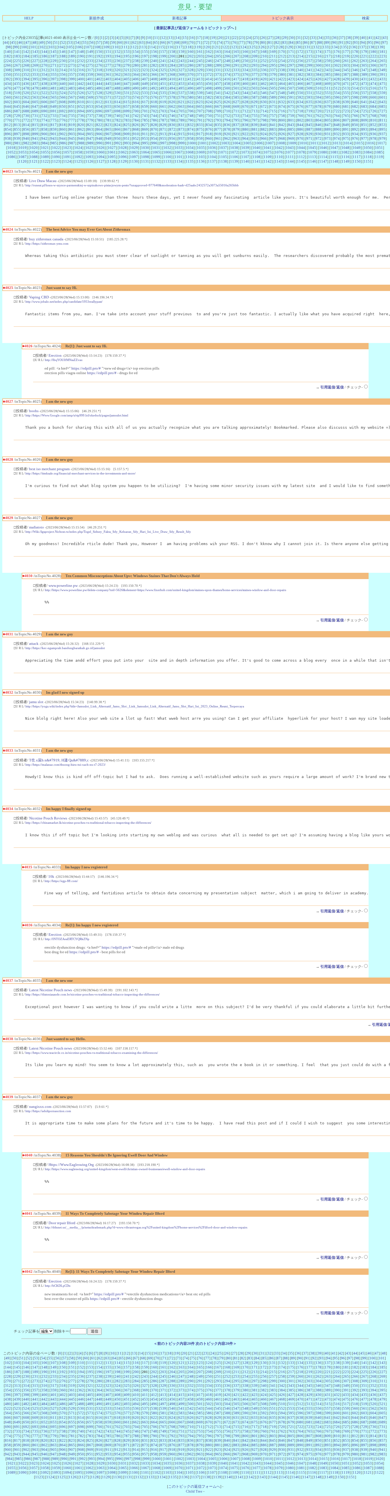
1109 (268, 157)
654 (99, 106)
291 (236, 65)
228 (44, 61)
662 (172, 106)
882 (264, 129)
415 (218, 79)
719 (309, 111)
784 (136, 120)
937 (382, 134)
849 (346, 125)
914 (172, 134)
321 (127, 70)
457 (218, 83)
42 (377, 37)
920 (227, 134)
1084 (368, 152)
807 (346, 120)
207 (236, 56)
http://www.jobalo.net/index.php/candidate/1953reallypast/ (63, 301)
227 (35, 61)
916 (191, 134)
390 (373, 74)
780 (99, 120)
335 (255, 70)
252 (264, 61)
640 (355, 102)
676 (300, 106)
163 (218, 51)
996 (154, 143)
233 (90, 61)
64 (149, 42)
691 (54, 111)
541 (218, 93)
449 (145, 83)
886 (300, 129)
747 (181, 115)
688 (26, 111)
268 (26, 65)
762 (318, 115)
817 (54, 125)
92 (349, 42)
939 (17, 138)
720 (318, 111)
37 (342, 37)
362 (117, 74)
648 (44, 106)
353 (35, 74)
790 (191, 120)
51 (56, 42)
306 (373, 65)
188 (63, 56)
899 (35, 134)
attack (34, 643)
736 (81, 115)
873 (181, 129)
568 (81, 97)
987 (72, 143)
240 (154, 61)
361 (108, 74)
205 (218, 56)
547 (273, 93)
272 (63, 65)
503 (255, 88)
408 (154, 79)
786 (154, 120)
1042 (279, 147)
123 (234, 47)
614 (117, 102)
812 (8, 125)
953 (145, 138)
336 (264, 70)
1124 (67, 161)
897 (17, 134)
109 (106, 47)
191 (90, 56)
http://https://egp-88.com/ (61, 881)
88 (320, 42)
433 (382, 79)
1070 (212, 152)
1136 (201, 161)
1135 (190, 161)
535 (163, 93)
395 (35, 79)
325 (163, 70)
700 (136, 111)
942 (44, 138)
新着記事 (179, 18)
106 (79, 47)
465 (291, 83)
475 (382, 83)
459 (236, 83)
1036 (212, 147)
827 (145, 125)
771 (17, 120)
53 (70, 42)
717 (291, 111)
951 (127, 138)
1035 (201, 147)
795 (236, 120)
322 (136, 70)
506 (282, 88)
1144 (290, 161)
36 (335, 37)
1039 (245, 147)
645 (17, 106)
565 (54, 97)
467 (309, 83)
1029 (134, 147)
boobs (34, 411)
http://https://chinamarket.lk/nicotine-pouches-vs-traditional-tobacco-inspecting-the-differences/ (88, 822)
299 (309, 65)
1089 (45, 157)
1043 (290, 147)
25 (256, 37)
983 (36, 143)
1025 (89, 147)
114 (152, 47)
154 (136, 51)
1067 (178, 152)
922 (245, 134)
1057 (67, 152)
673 (273, 106)
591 (291, 97)
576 (154, 97)
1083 (357, 152)
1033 (178, 147)
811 (382, 120)
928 (300, 134)
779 (90, 120)
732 (44, 115)
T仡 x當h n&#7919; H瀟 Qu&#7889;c (59, 760)
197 (145, 56)
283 (163, 65)
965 (255, 138)
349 (382, 70)
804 (318, 120)
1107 (245, 157)
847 (328, 125)
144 (44, 51)
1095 (112, 157)
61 (127, 42)
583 (218, 97)
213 (291, 56)
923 (255, 134)
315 (72, 70)
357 (72, 74)
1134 (178, 161)
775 (54, 120)
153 (127, 51)
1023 (67, 147)
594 (318, 97)
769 (382, 115)
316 (81, 70)
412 (191, 79)
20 (220, 37)
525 (72, 93)
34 (320, 37)
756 (264, 115)
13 (170, 37)
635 (309, 102)
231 (72, 61)
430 (355, 79)
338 (282, 70)
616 (136, 102)
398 (63, 79)
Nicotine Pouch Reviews (48, 818)
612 (99, 102)
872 (172, 129)
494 (172, 88)
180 (373, 51)
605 (35, 102)
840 (264, 125)
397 (54, 79)
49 (42, 42)
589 (273, 97)
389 (364, 74)
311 (35, 70)
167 (255, 51)
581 (200, 97)
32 (306, 37)
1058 (78, 152)
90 (334, 42)
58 (106, 42)
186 (44, 56)
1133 (167, 161)
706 (191, 111)
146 (63, 51)
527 (90, 93)
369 (181, 74)
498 (209, 88)
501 (236, 88)
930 (318, 134)
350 (8, 74)
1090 (56, 157)
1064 (145, 152)
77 (242, 42)
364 (136, 74)
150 (99, 51)
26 (263, 37)
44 (6, 42)
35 (327, 37)
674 (282, 106)
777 (72, 120)
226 (26, 61)
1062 (123, 152)
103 (52, 47)
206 (227, 56)
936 (373, 134)
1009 (292, 143)
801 (291, 120)
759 (291, 115)
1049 (357, 147)
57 (99, 42)
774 (44, 120)
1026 (100, 147)
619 (163, 102)
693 (72, 111)
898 (26, 134)
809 (364, 120)
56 (92, 42)
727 (382, 111)
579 (181, 97)
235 (108, 61)
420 (264, 79)
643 (382, 102)
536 (172, 93)
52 (63, 42)
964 (245, 138)
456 (209, 83)
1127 (100, 161)
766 (355, 115)
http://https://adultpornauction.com (48, 1111)
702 (154, 111)
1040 (256, 147)
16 (192, 37)
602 (8, 102)
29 (285, 37)
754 (245, 115)
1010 (303, 143)
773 (35, 120)
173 (309, 51)
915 (181, 134)
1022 (56, 147)
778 (81, 120)
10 (149, 37)
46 (20, 42)
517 (382, 88)
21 (228, 37)
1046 (323, 147)
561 (17, 97)
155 (145, 51)
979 (382, 138)
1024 (78, 147)
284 (172, 65)
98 (9, 47)
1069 (201, 152)
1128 (112, 161)
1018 (11, 147)
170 (282, 51)
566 (63, 97)
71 (199, 42)
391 (382, 74)
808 (355, 120)
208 (245, 56)
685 (382, 106)
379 (273, 74)
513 (346, 88)
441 (72, 83)
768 (373, 115)
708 (209, 111)
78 (249, 42)
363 (127, 74)
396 (44, 79)
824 (117, 125)
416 (227, 79)
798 (264, 120)
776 (63, 120)
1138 (223, 161)
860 (63, 129)
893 (364, 129)
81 (270, 42)
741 (127, 115)
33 (313, 37)
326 (172, 70)
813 (17, 125)
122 (225, 47)
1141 (256, 161)
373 (218, 74)
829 (163, 125)
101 (33, 47)
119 (198, 47)
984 (45, 143)
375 (236, 74)
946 (81, 138)
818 (63, 125)
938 (8, 138)
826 (136, 125)
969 (291, 138)
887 (309, 129)
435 (17, 83)
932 (337, 134)
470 (337, 83)
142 (26, 51)
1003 (225, 143)
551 (309, 93)
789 (181, 120)
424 (300, 79)
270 (44, 65)
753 (236, 115)
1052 (11, 152)
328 (191, 70)
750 (209, 115)
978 (373, 138)
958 (191, 138)
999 (182, 143)
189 (72, 56)
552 (318, 93)
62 (134, 42)
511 (328, 88)
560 (8, 97)
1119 (379, 157)
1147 (323, 161)
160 (191, 51)
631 (273, 102)
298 (300, 65)
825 (127, 125)
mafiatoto (36, 527)
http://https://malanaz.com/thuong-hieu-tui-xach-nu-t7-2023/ (65, 764)
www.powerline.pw (63, 585)
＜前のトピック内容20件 (174, 1343)
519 (17, 93)
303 (346, 65)
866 (117, 129)
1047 (334, 147)
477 (17, 88)
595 (328, 97)
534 (154, 93)
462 (264, 83)
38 (349, 37)
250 (245, 61)
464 (282, 83)
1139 (234, 161)
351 (17, 74)
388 (355, 74)
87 (313, 42)
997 (163, 143)
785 (145, 120)
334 (245, 70)
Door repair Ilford (62, 1223)
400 (81, 79)
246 (209, 61)
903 (72, 134)
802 (300, 120)
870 (154, 129)
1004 (236, 143)
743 (145, 115)
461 (255, 83)
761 (309, 115)
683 (364, 106)
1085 (379, 152)
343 (328, 70)
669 (236, 106)
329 (200, 70)
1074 (256, 152)
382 (300, 74)
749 (200, 115)
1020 (34, 147)
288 (209, 65)
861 (72, 129)
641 (364, 102)
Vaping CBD (39, 297)
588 (264, 97)
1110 (279, 157)
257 (309, 61)
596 (337, 97)
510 (318, 88)
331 (218, 70)
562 (26, 97)
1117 (357, 157)
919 (218, 134)
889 (328, 129)
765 (346, 115)
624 (209, 102)
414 (209, 79)
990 (99, 143)
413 (200, 79)
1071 (223, 152)
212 (282, 56)
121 (216, 47)
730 (26, 115)
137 (362, 47)
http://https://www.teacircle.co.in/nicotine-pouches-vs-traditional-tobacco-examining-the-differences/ (91, 1052)
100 (24, 47)
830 (172, 125)
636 (318, 102)
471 (346, 83)
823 (108, 125)
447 (127, 83)
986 (63, 143)
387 (346, 74)
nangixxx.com (40, 1106)
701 (145, 111)
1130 (134, 161)
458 (227, 83)
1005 (248, 143)
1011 (314, 143)
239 (145, 61)
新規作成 (96, 18)
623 (200, 102)
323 (145, 70)
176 (337, 51)
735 (72, 115)
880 (245, 129)
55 (85, 42)
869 (145, 129)
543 (236, 93)
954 (154, 138)
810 (373, 120)
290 (227, 65)
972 (318, 138)
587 (255, 97)
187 (54, 56)
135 (344, 47)
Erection (55, 355)
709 (218, 111)
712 (245, 111)
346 (355, 70)
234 (99, 61)
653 (90, 106)
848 (337, 125)
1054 (34, 152)
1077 (290, 152)
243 (181, 61)
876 (209, 129)
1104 (212, 157)
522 (44, 93)
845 (309, 125)
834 (209, 125)
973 (328, 138)
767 (364, 115)
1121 (34, 161)
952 (136, 138)
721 (328, 111)
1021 (45, 147)
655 (108, 106)
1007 (270, 143)
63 (142, 42)
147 (72, 51)
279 (127, 65)
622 (191, 102)
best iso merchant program (49, 469)
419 (255, 79)
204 (209, 56)
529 (108, 93)
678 (318, 106)
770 (8, 120)
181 (382, 51)
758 (282, 115)
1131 (145, 161)
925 (273, 134)
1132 (156, 161)
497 (200, 88)
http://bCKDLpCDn (58, 1285)
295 (273, 65)
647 (35, 106)
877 (218, 129)
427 (328, 79)
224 (8, 61)
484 (81, 88)
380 (282, 74)
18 (206, 37)
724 (355, 111)
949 (108, 138)
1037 (223, 147)
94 (363, 42)
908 (117, 134)
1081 (334, 152)
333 (236, 70)
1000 (192, 143)
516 (373, 88)
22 (235, 37)
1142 (268, 161)
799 (273, 120)
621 (181, 102)
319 (108, 70)
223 (382, 56)
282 (154, 65)
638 (337, 102)
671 (255, 106)
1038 (234, 147)
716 (282, 111)
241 (163, 61)
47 (27, 42)
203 (200, 56)
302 (337, 65)
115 (161, 47)
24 (249, 37)
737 (90, 115)
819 (72, 125)
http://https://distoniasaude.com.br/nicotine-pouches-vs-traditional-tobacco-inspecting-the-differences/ (92, 994)
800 (282, 120)
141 (17, 51)
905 (90, 134)
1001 (203, 143)
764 (337, 115)
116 (170, 47)
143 (35, 51)
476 (8, 88)
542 (227, 93)
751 (218, 115)
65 (156, 42)
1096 (123, 157)
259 (328, 61)
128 (280, 47)
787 (163, 120)
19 (213, 37)
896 (8, 134)
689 (35, 111)
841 (273, 125)
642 (373, 102)
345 (346, 70)
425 (309, 79)
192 (99, 56)
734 (63, 115)
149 (90, 51)
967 (273, 138)
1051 (379, 147)
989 (90, 143)
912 (154, 134)
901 (54, 134)
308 (8, 70)
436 (26, 83)
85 (299, 42)
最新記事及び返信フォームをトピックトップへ (195, 28)
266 (8, 65)
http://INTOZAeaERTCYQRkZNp (67, 939)
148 (81, 51)
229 (54, 61)
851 (364, 125)
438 (44, 83)
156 (154, 51)
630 (264, 102)
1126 (89, 161)
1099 (156, 157)
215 (309, 56)
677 (309, 106)
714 (264, 111)
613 (108, 102)
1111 (290, 157)
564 (44, 97)
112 (134, 47)
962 (227, 138)
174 (318, 51)
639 (346, 102)
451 (163, 83)
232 (81, 61)
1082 (345, 152)
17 (199, 37)
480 (44, 88)
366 (154, 74)
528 (99, 93)
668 (227, 106)
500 (227, 88)
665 (200, 106)
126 (262, 47)
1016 (370, 143)
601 (382, 97)
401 (90, 79)
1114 (323, 157)
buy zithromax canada (46, 239)
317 (90, 70)
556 (355, 93)
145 (54, 51)
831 (181, 125)
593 (309, 97)
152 (117, 51)
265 (382, 61)
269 (35, 65)
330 (209, 70)
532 (136, 93)
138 (371, 47)
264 (373, 61)
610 (81, 102)
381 (291, 74)
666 (209, 106)
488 (117, 88)
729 (17, 115)
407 (145, 79)
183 (17, 56)
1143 (279, 161)
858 (44, 129)
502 (245, 88)
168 (264, 51)
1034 (190, 147)
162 (209, 51)
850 (355, 125)
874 (191, 129)
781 (108, 120)
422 (282, 79)
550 (300, 93)
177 (346, 51)
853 (382, 125)
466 (300, 83)
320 (117, 70)
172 (300, 51)
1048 (345, 147)
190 (81, 56)
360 (99, 74)
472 (355, 83)
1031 (156, 147)
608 (63, 102)
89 (327, 42)
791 (200, 120)
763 (328, 115)
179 (364, 51)
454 (191, 83)
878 (227, 129)
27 (270, 37)
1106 (234, 157)
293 (255, 65)
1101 (178, 157)
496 (191, 88)
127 (271, 47)
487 (108, 88)
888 (318, 129)
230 (63, 61)
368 (172, 74)
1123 (56, 161)
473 (364, 83)
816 (44, 125)
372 (209, 74)
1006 (259, 143)
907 (108, 134)
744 (154, 115)
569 (90, 97)
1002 (214, 143)
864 (99, 129)
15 (185, 37)
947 (90, 138)
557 (364, 93)
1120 (23, 161)
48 (35, 42)
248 (227, 61)
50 (49, 42)
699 (127, 111)
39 (356, 37)
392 (8, 79)
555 (346, 93)
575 (145, 97)
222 (373, 56)
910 (136, 134)
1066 (167, 152)
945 (72, 138)
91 (341, 42)
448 (136, 83)
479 (35, 88)
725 (364, 111)
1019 (23, 147)
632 (282, 102)
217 (328, 56)
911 (145, 134)
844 (300, 125)
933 (346, 134)
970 (300, 138)
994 (136, 143)
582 (209, 97)
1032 (167, 147)
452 (172, 83)
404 (117, 79)
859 (54, 129)
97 (384, 42)
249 (236, 61)
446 (117, 83)
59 (113, 42)
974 (337, 138)
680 (337, 106)
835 (218, 125)
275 (90, 65)
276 (99, 65)
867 (127, 129)
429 (346, 79)
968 (282, 138)
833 (200, 125)
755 (255, 115)
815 (35, 125)
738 (99, 115)
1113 (312, 157)
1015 (359, 143)
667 (218, 106)
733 (54, 115)
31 (299, 37)
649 (54, 106)
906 (99, 134)
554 (337, 93)
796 (245, 120)
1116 (345, 157)
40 (363, 37)
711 (236, 111)
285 (181, 65)
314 (63, 70)
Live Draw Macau (43, 181)
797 (255, 120)
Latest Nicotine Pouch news (50, 990)
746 (172, 115)
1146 (312, 161)
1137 (212, 161)
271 (54, 65)
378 (264, 74)
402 (99, 79)
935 (364, 134)
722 (337, 111)
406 (136, 79)
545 (255, 93)
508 (300, 88)
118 (189, 47)
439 (54, 83)
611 (90, 102)
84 (291, 42)
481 (54, 88)
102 (42, 47)
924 (264, 134)
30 (292, 37)
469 (328, 83)
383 (309, 74)
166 (245, 51)
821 (90, 125)
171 (291, 51)
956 (172, 138)
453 (181, 83)
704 (172, 111)
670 (245, 106)
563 (35, 97)
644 (8, 106)
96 (377, 42)
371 (200, 74)
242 (172, 61)
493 (163, 88)
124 (243, 47)
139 (380, 47)
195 (127, 56)
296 (282, 65)
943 (54, 138)
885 (291, 129)
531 (127, 93)
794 (227, 120)
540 (209, 93)
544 (245, 93)
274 (81, 65)
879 (236, 129)
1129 (123, 161)
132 (316, 47)
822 (99, 125)
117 (179, 47)
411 (181, 79)
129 (289, 47)
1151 (368, 161)
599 (364, 97)
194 (117, 56)
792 (209, 120)
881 (255, 129)
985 (54, 143)
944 (63, 138)
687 (17, 111)
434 (8, 83)
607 (54, 102)
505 (273, 88)
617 (145, 102)
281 (145, 65)
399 (72, 79)
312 (44, 70)
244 (191, 61)
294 (264, 65)
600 (373, 97)
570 (99, 97)
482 (63, 88)
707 (200, 111)
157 (163, 51)
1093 (89, 157)
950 (117, 138)
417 (236, 79)
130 (298, 47)
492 (154, 88)
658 (136, 106)
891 (346, 129)
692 (63, 111)
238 (136, 61)
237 (127, 61)
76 (234, 42)
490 (136, 88)
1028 (123, 147)
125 (253, 47)
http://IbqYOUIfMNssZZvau (64, 360)
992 (118, 143)
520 (26, 93)
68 (177, 42)
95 (370, 42)
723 (346, 111)
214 (300, 56)
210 (264, 56)
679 (328, 106)
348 (373, 70)
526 (81, 93)
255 (291, 61)
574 (136, 97)
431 (364, 79)
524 (63, 93)
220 (355, 56)
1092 (78, 157)
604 (26, 102)
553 (328, 93)
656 (117, 106)
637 (328, 102)
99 (16, 47)
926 (282, 134)
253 (273, 61)
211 (273, 56)
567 (72, 97)
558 (373, 93)
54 (77, 42)
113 (143, 47)
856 (26, 129)
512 (337, 88)
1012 (325, 143)
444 (99, 83)
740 (117, 115)
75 (227, 42)
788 (172, 120)
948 (99, 138)
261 (346, 61)
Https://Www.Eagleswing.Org (71, 1164)
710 (227, 111)
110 (115, 47)
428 (337, 79)
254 (282, 61)
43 (385, 37)
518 (8, 93)
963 (236, 138)
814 (26, 125)
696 (99, 111)
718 (300, 111)
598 (355, 97)
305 (364, 65)
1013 (337, 143)
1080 (323, 152)
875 (200, 129)
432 (373, 79)
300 (318, 65)
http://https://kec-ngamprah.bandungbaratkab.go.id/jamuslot (65, 648)
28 (278, 37)
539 (200, 93)
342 (318, 70)
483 (72, 88)
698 (117, 111)
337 (273, 70)
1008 (281, 143)
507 (291, 88)
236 (117, 61)
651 (72, 106)
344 (337, 70)
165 (236, 51)
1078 (301, 152)
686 (8, 111)
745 (163, 115)
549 (291, 93)
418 (245, 79)
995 (145, 143)
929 (309, 134)
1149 (345, 161)
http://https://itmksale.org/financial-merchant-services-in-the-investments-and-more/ (80, 473)
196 (136, 56)
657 (127, 106)
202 (191, 56)
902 (63, 134)
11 (156, 37)
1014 (348, 143)
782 (117, 120)
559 (382, 93)
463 (273, 83)
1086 (11, 157)
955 (163, 138)
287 (200, 65)
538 (191, 93)
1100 (167, 157)
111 (125, 47)
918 (209, 134)
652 (81, 106)
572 (117, 97)
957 (181, 138)
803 (309, 120)
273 (72, 65)
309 (17, 70)
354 (44, 74)
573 (127, 97)
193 (108, 56)
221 (364, 56)
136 (353, 47)
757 (273, 115)
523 (54, 93)
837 (236, 125)
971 (309, 138)
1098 (145, 157)
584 (227, 97)
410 (172, 79)
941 (35, 138)
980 (8, 143)
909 (127, 134)
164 (227, 51)
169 (273, 51)
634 (300, 102)
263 (364, 61)
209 (255, 56)
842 (282, 125)
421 (273, 79)
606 (44, 102)
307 (382, 65)
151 (108, 51)
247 (218, 61)
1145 (301, 161)
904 (81, 134)
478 (26, 88)
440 (63, 83)
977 (364, 138)
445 (108, 83)
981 (17, 143)
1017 (381, 143)
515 (364, 88)
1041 (268, 147)
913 (163, 134)
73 (213, 42)
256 (300, 61)
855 (17, 129)
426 (318, 79)
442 (81, 83)
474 (373, 83)
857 (35, 129)
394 (26, 79)
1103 (201, 157)
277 (108, 65)
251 (255, 61)
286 (191, 65)
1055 (45, 152)
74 (220, 42)
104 (61, 47)
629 (255, 102)
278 (117, 65)
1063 (134, 152)
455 (200, 83)
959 (200, 138)
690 (44, 111)
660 (154, 106)
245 (200, 61)
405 (127, 79)
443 (90, 83)
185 (35, 56)
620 (172, 102)
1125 (78, 161)
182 (8, 56)
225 (17, 61)
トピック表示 (283, 18)
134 (335, 47)
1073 (245, 152)
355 (54, 74)
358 (81, 74)
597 (346, 97)
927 (291, 134)
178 (355, 51)
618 (154, 102)
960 (209, 138)
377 (255, 74)
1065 (156, 152)
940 (26, 138)
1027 (112, 147)
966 (264, 138)
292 (245, 65)
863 (90, 129)
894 (373, 129)
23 (242, 37)
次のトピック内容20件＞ (216, 1343)
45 (13, 42)
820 (81, 125)
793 (218, 120)
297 (291, 65)
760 (300, 115)
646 (26, 106)
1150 (357, 161)
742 (136, 115)
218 (337, 56)
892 (355, 129)
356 (63, 74)
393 (17, 79)
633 (291, 102)
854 (8, 129)
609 (72, 102)
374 (227, 74)
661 (163, 106)
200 (172, 56)
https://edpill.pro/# (86, 368)
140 (8, 51)
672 (264, 106)
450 (154, 83)
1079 (312, 152)
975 (346, 138)
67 (170, 42)
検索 (365, 18)
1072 (234, 152)
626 (227, 102)
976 (355, 138)
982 (26, 143)
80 (263, 42)
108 (97, 47)
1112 (301, 157)
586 (245, 97)
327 (181, 70)
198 (154, 56)
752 (227, 115)
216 (318, 56)
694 (81, 111)
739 (108, 115)
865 (108, 129)
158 (172, 51)
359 (90, 74)
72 (206, 42)
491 (145, 88)
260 (337, 61)
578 (172, 97)
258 (318, 61)
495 (181, 88)
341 (309, 70)
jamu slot (36, 702)
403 (108, 79)
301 (328, 65)
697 (108, 111)
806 (337, 120)
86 (306, 42)
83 (284, 42)
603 (17, 102)
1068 (190, 152)
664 (191, 106)
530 (117, 93)
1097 (134, 157)
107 (88, 47)
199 (163, 56)
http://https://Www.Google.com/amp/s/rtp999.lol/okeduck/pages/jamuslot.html (76, 415)
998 (173, 143)
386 (337, 74)
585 (236, 97)
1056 (56, 152)
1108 (256, 157)
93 (356, 42)
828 (154, 125)
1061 (112, 152)
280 (136, 65)
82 (277, 42)
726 (373, 111)
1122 (45, 161)
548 (282, 93)
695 (90, 111)
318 (99, 70)
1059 (89, 152)
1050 (368, 147)
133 (326, 47)
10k (51, 876)
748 (191, 115)
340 (300, 70)
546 (264, 93)
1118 (368, 157)
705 (181, 111)
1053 (23, 152)
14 (178, 37)
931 (328, 134)
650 (63, 106)
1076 (279, 152)
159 (181, 51)
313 (54, 70)
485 (90, 88)
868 (136, 129)
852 (373, 125)
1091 (67, 157)
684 (373, 106)
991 (109, 143)
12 (163, 37)
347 (364, 70)
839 (255, 125)
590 (282, 97)
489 (127, 88)
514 (355, 88)
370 (191, 74)
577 (163, 97)
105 (70, 47)
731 (35, 115)
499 (218, 88)
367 (163, 74)
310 (26, 70)
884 (282, 129)
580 (191, 97)
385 (328, 74)
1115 (334, 157)
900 (44, 134)
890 (337, 129)
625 (218, 102)
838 (245, 125)
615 (127, 102)
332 (227, 70)
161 (200, 51)
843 (291, 125)
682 (355, 106)
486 (99, 88)
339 (291, 70)
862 (81, 129)
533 (145, 93)
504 (264, 88)
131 (307, 47)
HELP (28, 18)
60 (120, 42)
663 (181, 106)
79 (256, 42)
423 (291, 79)
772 (26, 120)
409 (163, 79)
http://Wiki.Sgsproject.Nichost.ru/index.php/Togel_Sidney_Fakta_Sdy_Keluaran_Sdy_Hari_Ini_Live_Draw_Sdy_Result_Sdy (108, 531)
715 (273, 111)
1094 (100, 157)
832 (191, 125)
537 (181, 93)
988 (81, 143)
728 (8, 115)
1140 (245, 161)
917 (200, 134)
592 (300, 97)
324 (154, 70)
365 (145, 74)
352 (26, 74)
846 (318, 125)
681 (346, 106)
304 (355, 65)
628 (245, 102)
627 (236, 102)
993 (127, 143)
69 (184, 42)
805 (328, 120)
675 (291, 106)
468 (318, 83)
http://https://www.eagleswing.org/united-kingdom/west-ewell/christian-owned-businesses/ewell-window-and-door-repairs (125, 1169)
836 (227, 125)
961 (218, 138)
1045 (312, 147)
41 (370, 37)
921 (236, 134)
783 (127, 120)
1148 (334, 161)
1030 (145, 147)
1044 (301, 147)
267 (17, 65)
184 (26, 56)
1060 (100, 152)
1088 (34, 157)
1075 (268, 152)
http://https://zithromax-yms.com (47, 243)
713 (255, 111)
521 (35, 93)
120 (207, 47)
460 (245, 83)
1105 (223, 157)
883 (273, 129)
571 (108, 97)
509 (309, 88)
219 (346, 56)
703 (163, 111)
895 (382, 129)
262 (355, 61)
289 (218, 65)
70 (192, 42)
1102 (190, 157)
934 (355, 134)
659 (145, 106)
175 (328, 51)
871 (163, 129)
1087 (23, 157)
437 (35, 83)
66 (163, 42)
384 (318, 74)
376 (245, 74)
